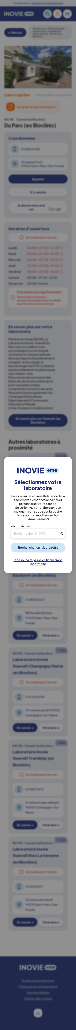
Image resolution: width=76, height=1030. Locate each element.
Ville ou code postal (21, 526)
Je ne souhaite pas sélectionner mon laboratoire (38, 562)
